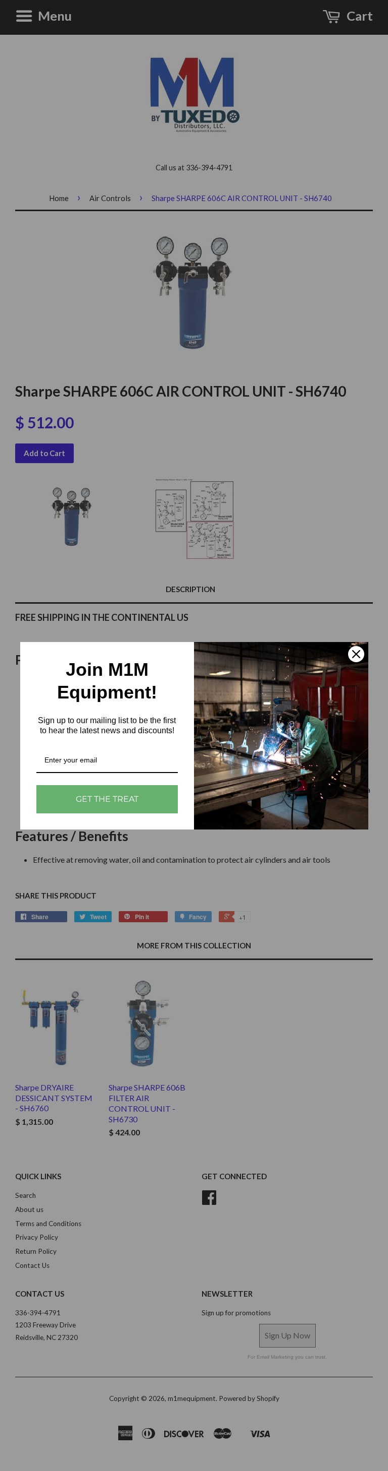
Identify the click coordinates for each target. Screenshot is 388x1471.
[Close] (356, 654)
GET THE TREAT (107, 799)
